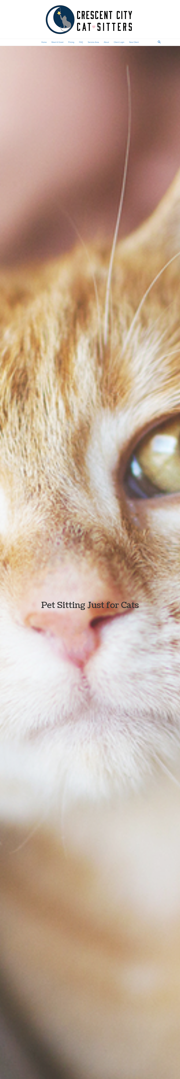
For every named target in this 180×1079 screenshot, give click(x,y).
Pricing (71, 42)
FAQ (81, 42)
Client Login (119, 42)
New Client (134, 42)
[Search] (159, 42)
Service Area (93, 42)
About (106, 42)
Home (44, 42)
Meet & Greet (57, 42)
